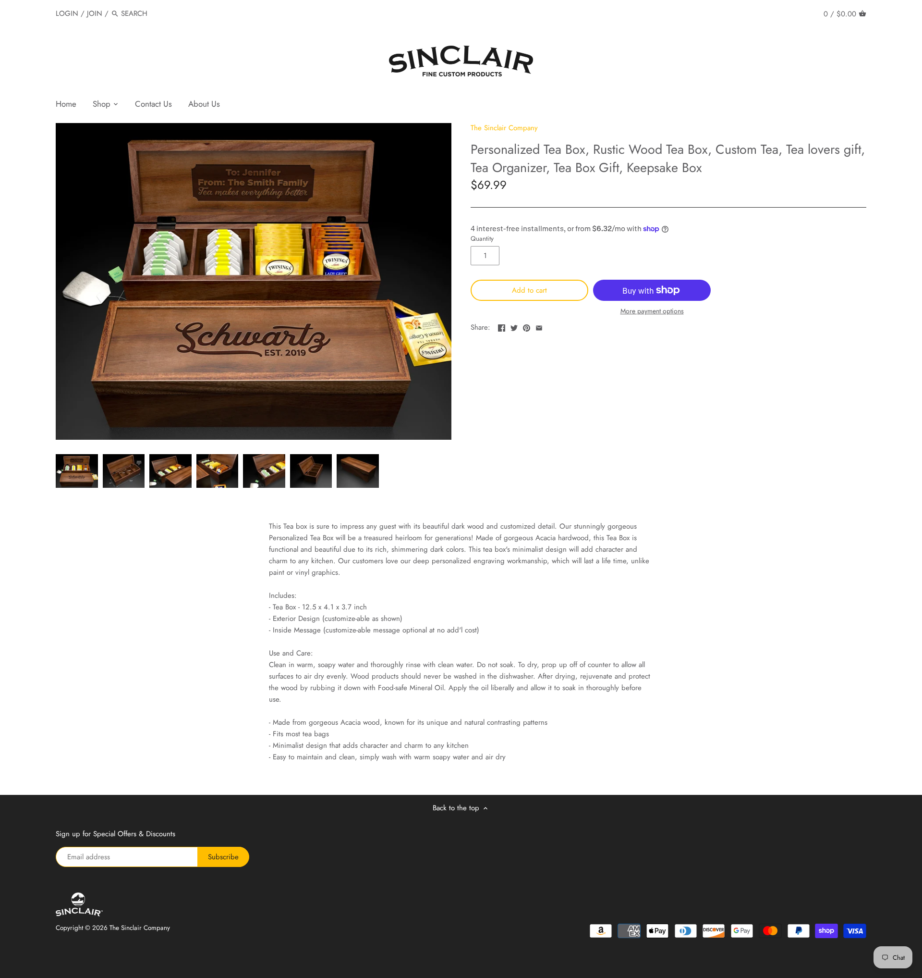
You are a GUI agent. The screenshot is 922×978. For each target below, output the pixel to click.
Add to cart (529, 290)
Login (67, 13)
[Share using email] (539, 326)
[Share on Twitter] (514, 326)
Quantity (482, 239)
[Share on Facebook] (501, 326)
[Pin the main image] (526, 326)
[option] (77, 471)
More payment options (652, 311)
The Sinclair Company (504, 128)
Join (94, 13)
